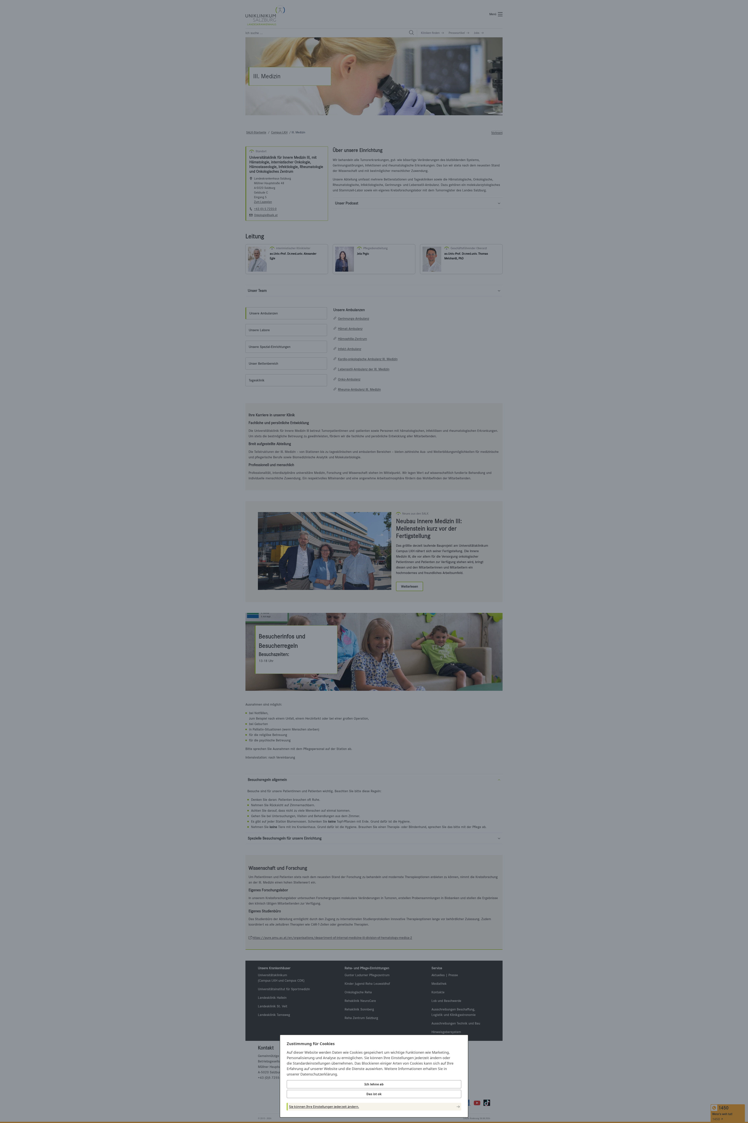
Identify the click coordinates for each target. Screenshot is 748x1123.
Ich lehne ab (374, 1084)
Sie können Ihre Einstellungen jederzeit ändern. (324, 1107)
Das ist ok (374, 1094)
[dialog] (374, 1076)
